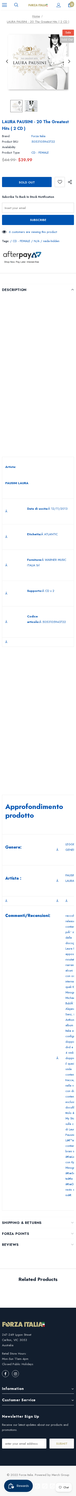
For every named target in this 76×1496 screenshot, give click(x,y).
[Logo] (38, 5)
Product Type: (11, 152)
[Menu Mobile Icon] (4, 5)
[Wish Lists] (60, 182)
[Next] (69, 62)
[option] (38, 62)
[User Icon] (59, 5)
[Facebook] (5, 1373)
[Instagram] (15, 1373)
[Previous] (7, 62)
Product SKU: (10, 141)
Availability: (9, 147)
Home (36, 16)
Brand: (6, 136)
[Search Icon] (16, 5)
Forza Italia (38, 136)
